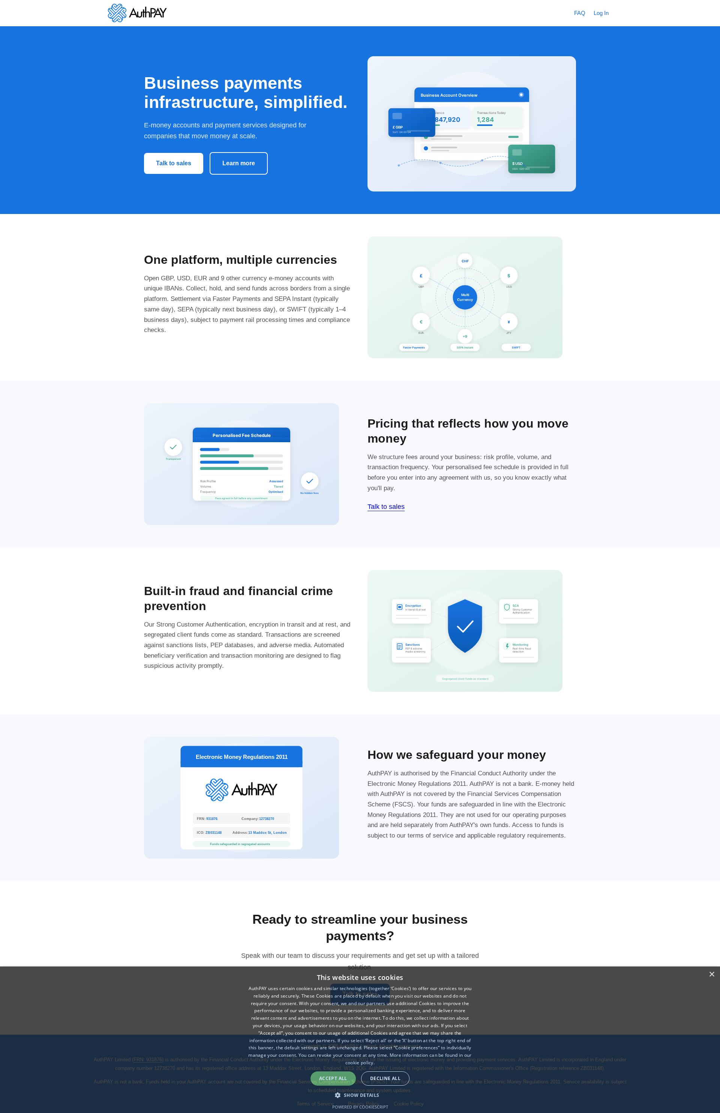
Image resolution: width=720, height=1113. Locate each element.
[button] (359, 1095)
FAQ (579, 13)
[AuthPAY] (137, 13)
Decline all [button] (385, 1078)
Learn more (238, 163)
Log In (601, 13)
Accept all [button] (333, 1078)
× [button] (711, 974)
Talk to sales (173, 163)
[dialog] (360, 1039)
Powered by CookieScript (360, 1107)
